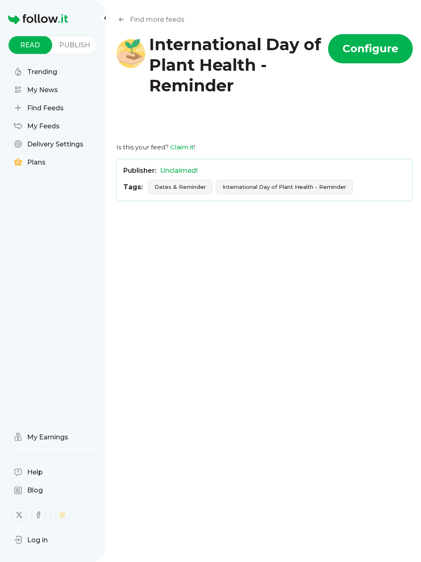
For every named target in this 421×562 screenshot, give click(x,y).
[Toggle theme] (62, 515)
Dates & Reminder (180, 186)
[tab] (30, 45)
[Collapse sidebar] (105, 18)
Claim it (182, 147)
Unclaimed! (179, 170)
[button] (30, 540)
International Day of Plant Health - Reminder (284, 186)
